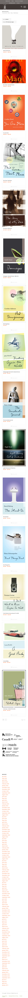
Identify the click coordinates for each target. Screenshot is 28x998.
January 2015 (5, 985)
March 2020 (5, 904)
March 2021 (5, 890)
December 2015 (6, 974)
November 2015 (6, 976)
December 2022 (6, 851)
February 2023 (5, 847)
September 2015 (6, 977)
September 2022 (6, 857)
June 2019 (4, 921)
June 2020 (4, 899)
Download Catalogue (19, 0)
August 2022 (5, 858)
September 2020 (6, 897)
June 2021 (4, 884)
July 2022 (4, 860)
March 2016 (5, 968)
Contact (18, 3)
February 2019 (5, 928)
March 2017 (5, 959)
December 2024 (6, 807)
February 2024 (5, 826)
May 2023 (4, 842)
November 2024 (6, 809)
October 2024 (5, 811)
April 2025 (4, 800)
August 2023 (5, 836)
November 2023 (6, 831)
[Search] (21, 7)
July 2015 (4, 979)
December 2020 (6, 893)
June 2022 (4, 862)
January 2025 (5, 805)
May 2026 (4, 778)
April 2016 (4, 966)
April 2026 (4, 780)
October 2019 (5, 913)
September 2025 (6, 793)
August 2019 (5, 917)
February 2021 (5, 891)
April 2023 (4, 844)
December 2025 (6, 787)
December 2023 (6, 829)
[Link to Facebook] (21, 995)
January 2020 (5, 908)
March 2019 (5, 926)
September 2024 (6, 813)
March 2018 (5, 946)
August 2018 (5, 937)
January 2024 (5, 827)
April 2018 (4, 944)
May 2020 (4, 901)
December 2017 (6, 952)
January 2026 (5, 785)
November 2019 (6, 912)
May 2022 (4, 864)
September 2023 (6, 835)
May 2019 (4, 923)
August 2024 (5, 815)
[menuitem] (21, 7)
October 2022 (5, 855)
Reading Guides (12, 3)
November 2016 (6, 961)
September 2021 (6, 879)
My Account (8, 0)
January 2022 (5, 871)
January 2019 (5, 930)
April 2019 (4, 924)
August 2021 (5, 880)
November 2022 (6, 853)
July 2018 (4, 939)
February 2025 (5, 804)
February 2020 (5, 906)
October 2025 (5, 791)
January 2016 (5, 972)
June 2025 (4, 796)
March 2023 (5, 846)
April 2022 (4, 866)
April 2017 (4, 957)
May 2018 (4, 943)
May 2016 (4, 965)
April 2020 (4, 902)
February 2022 (5, 869)
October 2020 (5, 895)
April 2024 (4, 822)
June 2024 (4, 818)
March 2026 (5, 782)
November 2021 (6, 875)
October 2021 (5, 877)
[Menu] (24, 7)
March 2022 (5, 868)
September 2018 (6, 935)
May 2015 (4, 981)
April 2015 (4, 983)
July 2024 (4, 816)
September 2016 (6, 963)
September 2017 (6, 955)
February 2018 (5, 948)
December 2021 (6, 873)
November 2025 (6, 789)
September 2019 (6, 915)
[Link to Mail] (25, 995)
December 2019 (6, 910)
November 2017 (6, 954)
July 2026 (4, 776)
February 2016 (5, 970)
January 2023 (5, 849)
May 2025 (4, 798)
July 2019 (4, 919)
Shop (13, 0)
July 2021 (4, 882)
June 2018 (4, 941)
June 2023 (4, 840)
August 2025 (5, 794)
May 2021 (4, 886)
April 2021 (4, 888)
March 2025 (5, 802)
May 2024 (4, 820)
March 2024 (5, 824)
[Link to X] (23, 995)
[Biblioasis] (11, 7)
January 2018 (5, 950)
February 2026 (5, 783)
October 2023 (5, 833)
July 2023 (4, 838)
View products (14, 56)
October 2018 (5, 933)
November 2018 (6, 932)
